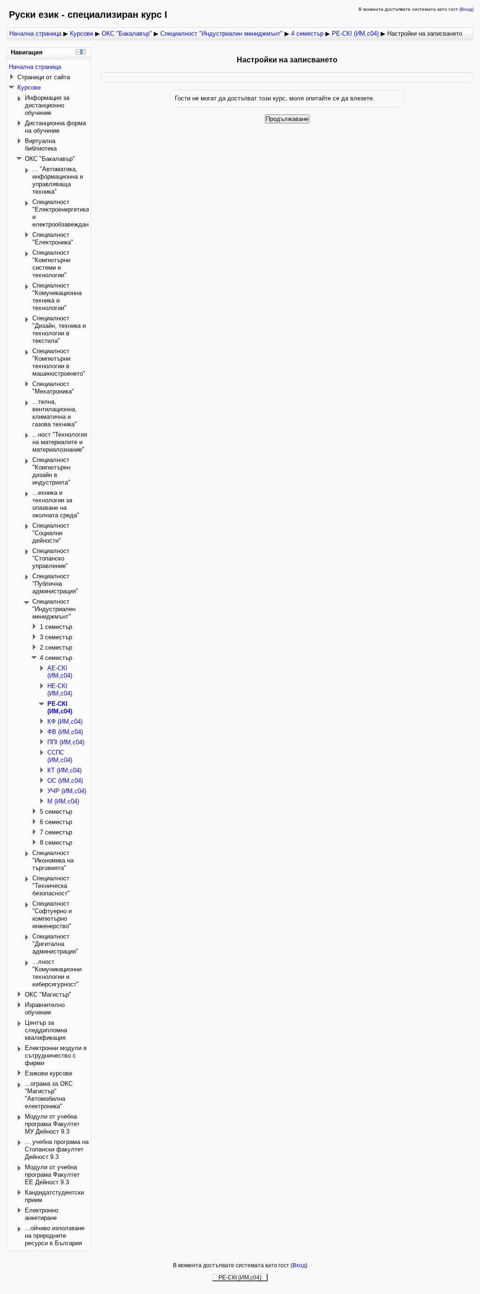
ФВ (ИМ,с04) (65, 731)
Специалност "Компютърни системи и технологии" (51, 264)
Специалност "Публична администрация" (55, 584)
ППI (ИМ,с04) (65, 742)
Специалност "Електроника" (52, 238)
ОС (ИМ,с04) (65, 780)
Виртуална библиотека (41, 144)
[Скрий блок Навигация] (78, 51)
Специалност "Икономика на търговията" (53, 860)
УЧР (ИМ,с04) (66, 791)
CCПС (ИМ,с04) (59, 756)
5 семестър (56, 811)
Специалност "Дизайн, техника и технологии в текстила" (59, 329)
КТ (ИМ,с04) (64, 770)
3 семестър (56, 637)
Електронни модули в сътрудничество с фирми (56, 1055)
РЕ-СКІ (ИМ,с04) (355, 33)
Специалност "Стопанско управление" (50, 558)
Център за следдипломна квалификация (46, 1030)
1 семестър (56, 626)
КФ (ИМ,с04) (64, 721)
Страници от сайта (43, 77)
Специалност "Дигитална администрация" (55, 944)
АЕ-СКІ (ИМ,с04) (59, 672)
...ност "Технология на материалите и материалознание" (59, 442)
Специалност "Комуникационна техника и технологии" (57, 296)
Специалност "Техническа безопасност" (51, 886)
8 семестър (56, 842)
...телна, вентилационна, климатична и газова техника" (54, 413)
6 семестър (56, 821)
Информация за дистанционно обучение (47, 105)
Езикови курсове (48, 1073)
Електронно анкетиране (41, 1214)
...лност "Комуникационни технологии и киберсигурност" (57, 973)
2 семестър (56, 647)
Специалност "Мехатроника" (53, 387)
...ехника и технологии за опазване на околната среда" (55, 504)
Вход (466, 9)
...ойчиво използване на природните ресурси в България (54, 1236)
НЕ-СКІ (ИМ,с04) (59, 689)
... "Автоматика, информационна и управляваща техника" (57, 180)
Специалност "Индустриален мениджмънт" (221, 33)
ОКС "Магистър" (48, 994)
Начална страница (35, 33)
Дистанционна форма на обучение (55, 127)
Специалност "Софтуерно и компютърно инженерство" (52, 915)
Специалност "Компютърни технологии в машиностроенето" (58, 362)
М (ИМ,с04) (63, 801)
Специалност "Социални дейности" (50, 533)
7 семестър (56, 832)
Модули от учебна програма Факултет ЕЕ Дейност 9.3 (52, 1175)
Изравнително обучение (45, 1008)
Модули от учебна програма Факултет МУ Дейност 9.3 (52, 1124)
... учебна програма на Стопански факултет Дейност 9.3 (57, 1149)
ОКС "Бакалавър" (127, 33)
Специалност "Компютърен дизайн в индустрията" (51, 471)
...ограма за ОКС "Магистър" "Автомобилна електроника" (49, 1095)
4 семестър (307, 33)
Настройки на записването (424, 33)
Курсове (81, 33)
